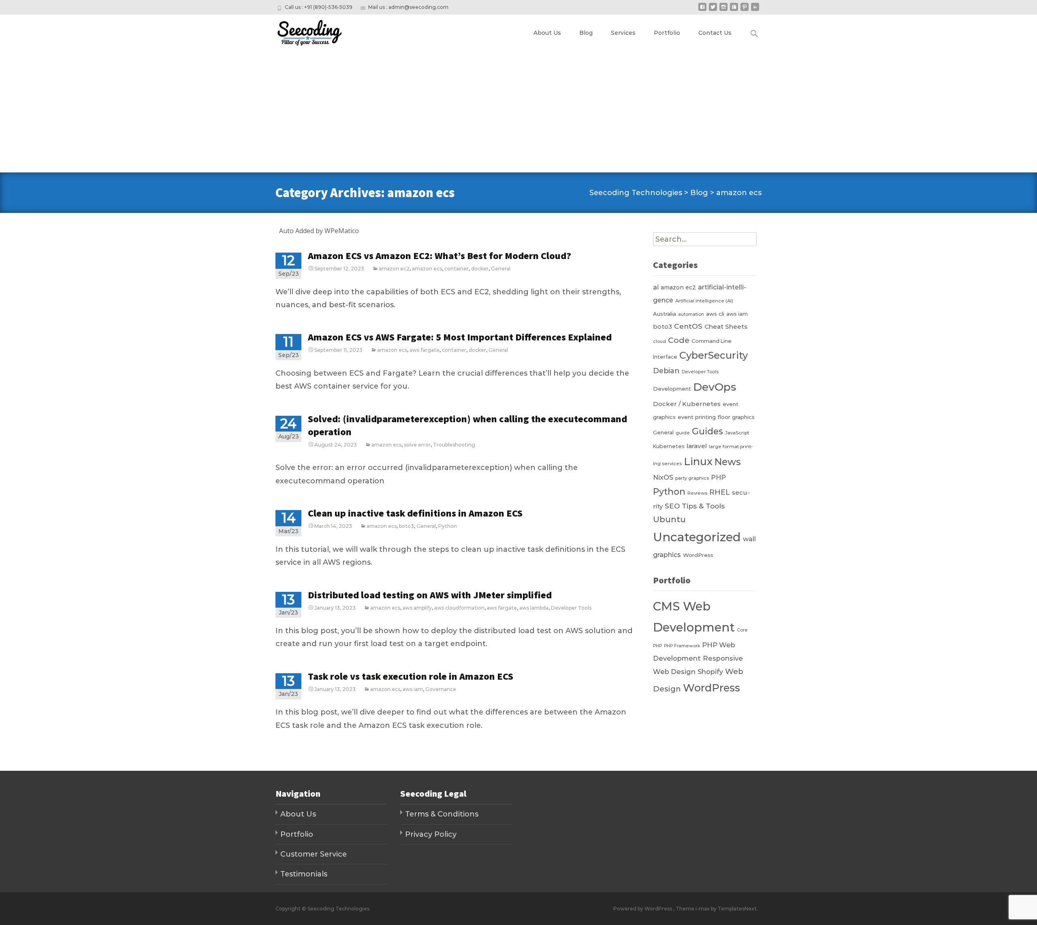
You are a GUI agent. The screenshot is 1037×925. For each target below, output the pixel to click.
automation (691, 314)
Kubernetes (669, 446)
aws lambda (533, 608)
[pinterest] (744, 10)
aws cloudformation (459, 608)
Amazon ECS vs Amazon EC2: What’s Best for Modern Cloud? (439, 255)
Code (678, 340)
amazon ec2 (394, 269)
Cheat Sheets (725, 326)
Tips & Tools (703, 506)
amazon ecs (427, 269)
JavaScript (737, 433)
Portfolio (667, 32)
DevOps (714, 386)
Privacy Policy (431, 834)
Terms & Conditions (441, 814)
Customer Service (313, 854)
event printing (697, 417)
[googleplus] (734, 10)
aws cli (715, 313)
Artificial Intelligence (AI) (704, 301)
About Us (547, 32)
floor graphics (736, 417)
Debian (666, 370)
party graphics (692, 478)
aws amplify (417, 608)
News (728, 462)
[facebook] (702, 10)
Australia (664, 313)
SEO (672, 506)
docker (480, 269)
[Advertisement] (518, 111)
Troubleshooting (454, 445)
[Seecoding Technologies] (302, 31)
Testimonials (303, 874)
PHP (718, 477)
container (456, 269)
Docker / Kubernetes (687, 404)
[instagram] (723, 10)
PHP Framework (682, 646)
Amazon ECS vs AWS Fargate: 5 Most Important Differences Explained (460, 337)
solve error (417, 445)
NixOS (663, 477)
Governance (440, 689)
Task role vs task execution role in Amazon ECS (410, 676)
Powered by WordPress (643, 909)
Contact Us (715, 32)
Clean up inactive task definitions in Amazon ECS (415, 513)
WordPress (698, 555)
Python (447, 526)
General (500, 269)
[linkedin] (755, 10)
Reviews (697, 493)
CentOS (688, 326)
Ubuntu (669, 519)
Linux (698, 461)
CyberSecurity (713, 355)
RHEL (719, 492)
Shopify (710, 672)
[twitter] (713, 10)
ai (656, 287)
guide (683, 433)
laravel (697, 446)
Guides (707, 431)
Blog (586, 32)
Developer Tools (571, 608)
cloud (659, 341)
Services (623, 32)
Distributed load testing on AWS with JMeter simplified (430, 595)
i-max (703, 909)
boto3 (406, 526)
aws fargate (425, 350)
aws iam (413, 689)
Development (672, 388)
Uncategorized (697, 537)
